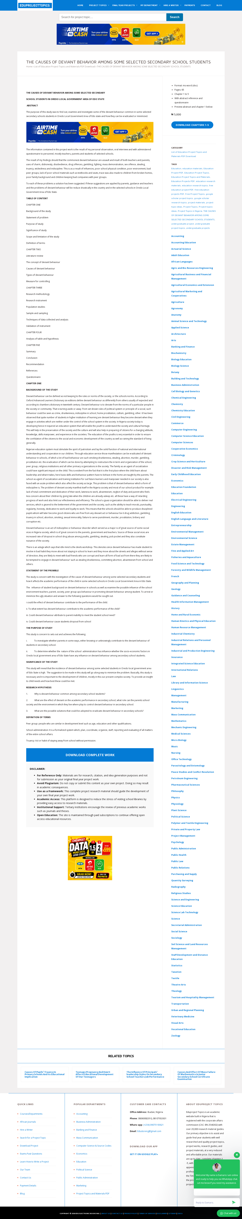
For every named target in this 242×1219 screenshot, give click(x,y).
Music (174, 746)
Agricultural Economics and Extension (192, 285)
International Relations (184, 669)
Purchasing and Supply (184, 874)
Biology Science (180, 365)
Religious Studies (181, 893)
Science (175, 918)
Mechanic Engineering (183, 727)
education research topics (195, 185)
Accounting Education (183, 242)
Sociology (176, 937)
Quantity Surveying (182, 880)
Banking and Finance (183, 346)
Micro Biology (179, 740)
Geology (176, 589)
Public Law (177, 861)
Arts (173, 340)
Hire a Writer (26, 1129)
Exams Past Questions (31, 1153)
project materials (196, 202)
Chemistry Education (183, 410)
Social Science (179, 931)
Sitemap (172, 1213)
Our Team (25, 1169)
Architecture (178, 333)
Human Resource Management (188, 627)
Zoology (175, 1035)
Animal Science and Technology (189, 321)
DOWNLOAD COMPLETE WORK (90, 755)
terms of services (147, 1213)
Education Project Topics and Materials (190, 177)
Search (174, 17)
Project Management (183, 835)
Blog (22, 1193)
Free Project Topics (195, 194)
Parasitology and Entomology (188, 765)
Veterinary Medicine (182, 1016)
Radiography (178, 886)
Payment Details (28, 1185)
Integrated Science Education (188, 663)
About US (106, 1213)
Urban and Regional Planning (187, 1010)
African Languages (182, 261)
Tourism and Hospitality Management (192, 997)
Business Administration (185, 384)
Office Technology (181, 759)
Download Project (29, 1145)
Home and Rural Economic (186, 614)
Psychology (177, 842)
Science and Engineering (185, 899)
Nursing (175, 752)
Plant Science (179, 810)
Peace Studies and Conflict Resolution (192, 772)
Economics (81, 1153)
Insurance (177, 657)
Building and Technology (185, 378)
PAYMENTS (189, 5)
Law (173, 676)
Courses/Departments (31, 1113)
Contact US (117, 1213)
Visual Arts (177, 1022)
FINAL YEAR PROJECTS (123, 5)
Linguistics (177, 689)
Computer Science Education (187, 436)
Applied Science (180, 327)
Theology (176, 991)
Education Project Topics (196, 172)
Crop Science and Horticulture (188, 461)
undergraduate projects (198, 228)
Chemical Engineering (183, 397)
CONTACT (206, 5)
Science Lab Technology (184, 912)
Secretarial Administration (186, 925)
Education (176, 168)
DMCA (180, 1213)
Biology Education (181, 359)
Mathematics (178, 720)
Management (178, 695)
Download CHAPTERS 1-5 (192, 124)
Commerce (177, 423)
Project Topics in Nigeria (190, 211)
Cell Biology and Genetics (185, 391)
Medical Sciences (181, 733)
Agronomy (177, 308)
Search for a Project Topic (33, 1137)
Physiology (177, 803)
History (175, 608)
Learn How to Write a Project (34, 1161)
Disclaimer (162, 1213)
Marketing (177, 708)
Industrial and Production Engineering (193, 650)
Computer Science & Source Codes (93, 1145)
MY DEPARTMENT (149, 5)
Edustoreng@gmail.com (149, 1131)
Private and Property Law (185, 829)
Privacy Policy (130, 1213)
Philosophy (177, 791)
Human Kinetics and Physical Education (193, 621)
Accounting (177, 236)
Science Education (181, 905)
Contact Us (25, 1177)
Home (29, 66)
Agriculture (177, 302)
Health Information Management (190, 601)
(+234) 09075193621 (153, 1124)
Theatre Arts (178, 984)
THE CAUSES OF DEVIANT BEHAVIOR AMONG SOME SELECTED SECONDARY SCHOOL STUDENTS (193, 215)
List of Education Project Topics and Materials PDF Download (64, 66)
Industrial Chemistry (183, 633)
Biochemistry (178, 353)
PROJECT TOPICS (97, 5)
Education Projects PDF (183, 181)
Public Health (178, 854)
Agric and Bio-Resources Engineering (192, 268)
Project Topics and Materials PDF (92, 1193)
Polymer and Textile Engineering (189, 823)
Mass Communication (183, 714)
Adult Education (180, 255)
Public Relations (180, 867)
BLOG (219, 5)
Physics (175, 797)
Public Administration (183, 848)
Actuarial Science (181, 248)
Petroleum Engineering (184, 778)
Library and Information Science (189, 682)
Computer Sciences (182, 442)
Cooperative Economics (184, 448)
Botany (175, 372)
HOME (80, 5)
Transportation (180, 1003)
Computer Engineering (184, 429)
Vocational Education (183, 1029)
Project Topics (190, 206)
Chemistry (177, 404)
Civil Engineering (180, 416)
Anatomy (176, 314)
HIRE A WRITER (171, 5)
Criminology (178, 455)
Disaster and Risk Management (189, 467)
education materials (192, 168)
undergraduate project (182, 223)
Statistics (176, 965)
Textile (175, 978)
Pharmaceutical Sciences (185, 784)
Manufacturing (179, 701)
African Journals (28, 1121)
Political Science (180, 816)
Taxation (176, 971)
